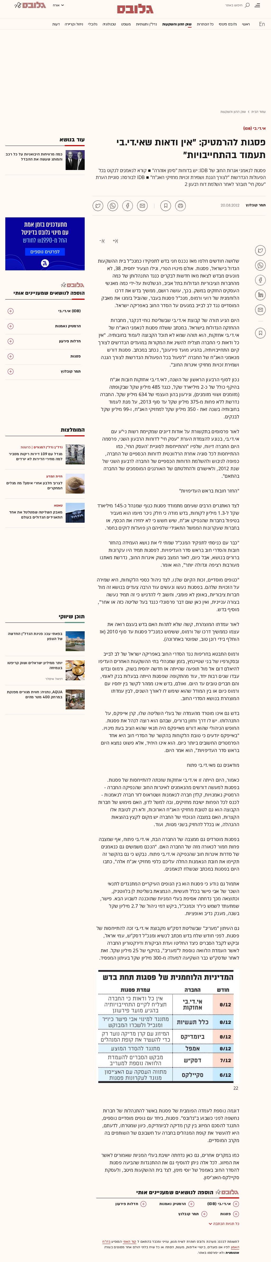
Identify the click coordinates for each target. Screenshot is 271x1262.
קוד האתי (129, 1241)
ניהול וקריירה (74, 24)
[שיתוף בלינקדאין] (260, 295)
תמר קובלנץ (188, 1213)
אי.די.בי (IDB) (254, 128)
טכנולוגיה (109, 24)
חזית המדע (54, 476)
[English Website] (262, 24)
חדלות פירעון (126, 1203)
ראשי (246, 24)
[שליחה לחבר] (142, 205)
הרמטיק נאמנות (172, 1203)
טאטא (58, 505)
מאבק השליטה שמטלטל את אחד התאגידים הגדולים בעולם (35, 515)
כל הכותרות (205, 24)
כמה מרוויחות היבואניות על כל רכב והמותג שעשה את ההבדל (34, 157)
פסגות (225, 1213)
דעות (56, 24)
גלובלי (92, 24)
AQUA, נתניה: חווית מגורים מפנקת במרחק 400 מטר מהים (34, 695)
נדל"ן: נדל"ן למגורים (48, 447)
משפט (126, 24)
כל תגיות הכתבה (226, 1223)
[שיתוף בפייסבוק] (127, 205)
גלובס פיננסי (228, 24)
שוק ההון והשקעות (177, 24)
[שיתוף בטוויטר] (98, 205)
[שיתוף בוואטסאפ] (112, 205)
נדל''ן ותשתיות (146, 24)
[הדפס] (180, 205)
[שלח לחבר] (260, 310)
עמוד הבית (258, 112)
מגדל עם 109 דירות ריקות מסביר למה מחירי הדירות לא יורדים (35, 456)
